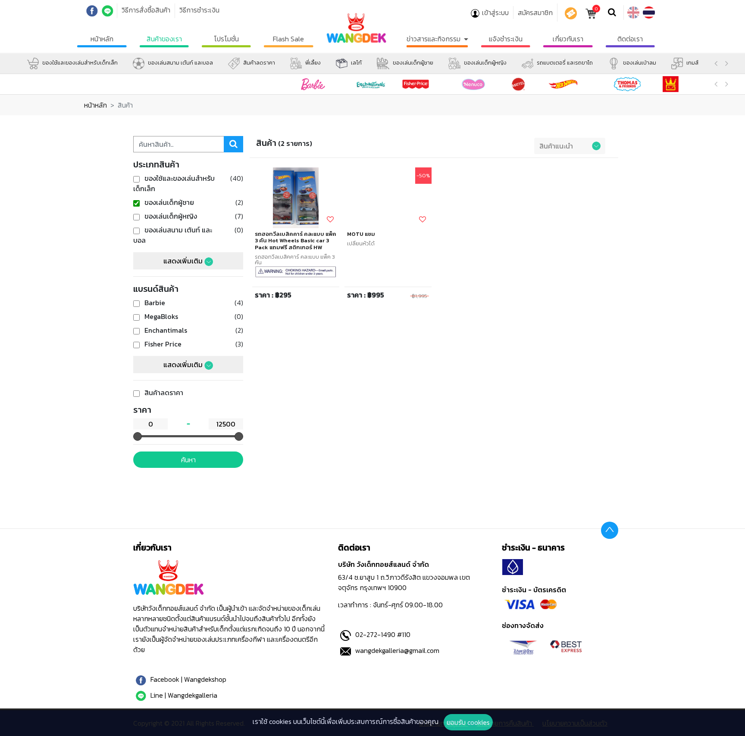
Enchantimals (165, 330)
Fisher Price (162, 344)
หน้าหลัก (102, 39)
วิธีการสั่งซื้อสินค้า (146, 10)
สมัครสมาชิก (535, 12)
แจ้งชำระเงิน (506, 39)
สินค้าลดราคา (258, 63)
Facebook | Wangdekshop (187, 679)
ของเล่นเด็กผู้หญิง (485, 63)
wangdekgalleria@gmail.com (396, 650)
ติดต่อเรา (630, 39)
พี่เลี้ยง (312, 63)
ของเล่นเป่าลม (639, 63)
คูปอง (571, 13)
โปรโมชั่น (226, 39)
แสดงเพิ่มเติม (183, 261)
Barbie (154, 302)
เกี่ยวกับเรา (568, 39)
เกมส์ (691, 63)
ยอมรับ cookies (468, 722)
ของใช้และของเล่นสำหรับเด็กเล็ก (79, 63)
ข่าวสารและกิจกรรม (434, 39)
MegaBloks (160, 316)
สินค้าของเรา (164, 39)
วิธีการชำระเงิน (199, 10)
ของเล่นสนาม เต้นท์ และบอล (180, 63)
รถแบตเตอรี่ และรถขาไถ (564, 63)
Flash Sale (288, 39)
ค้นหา (188, 460)
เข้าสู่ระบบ (495, 12)
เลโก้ (356, 63)
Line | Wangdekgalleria (183, 695)
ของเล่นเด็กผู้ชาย (412, 63)
